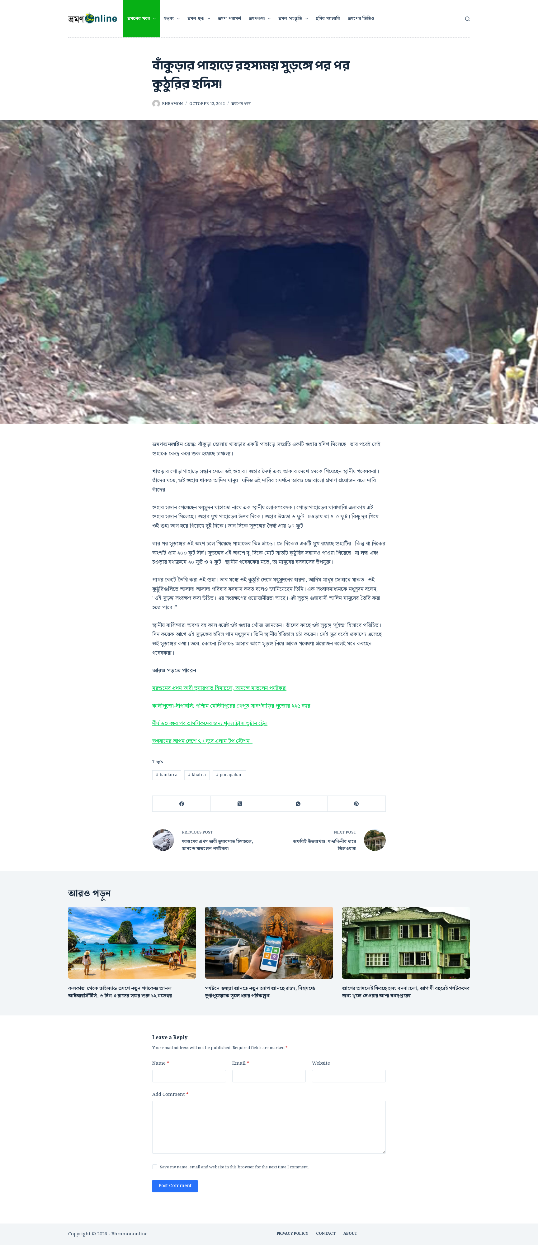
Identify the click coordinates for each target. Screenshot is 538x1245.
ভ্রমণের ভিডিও (361, 18)
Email (240, 1063)
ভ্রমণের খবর (138, 18)
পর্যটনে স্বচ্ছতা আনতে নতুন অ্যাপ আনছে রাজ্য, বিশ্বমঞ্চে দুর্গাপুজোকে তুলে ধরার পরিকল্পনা (260, 992)
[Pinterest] (357, 804)
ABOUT (350, 1233)
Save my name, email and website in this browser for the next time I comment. (234, 1167)
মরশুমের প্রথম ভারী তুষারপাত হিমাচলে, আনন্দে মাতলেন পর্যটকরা (219, 688)
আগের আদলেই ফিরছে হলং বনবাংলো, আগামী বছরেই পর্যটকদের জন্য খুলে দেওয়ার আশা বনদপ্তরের (406, 992)
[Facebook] (182, 804)
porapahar (229, 775)
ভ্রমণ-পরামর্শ (229, 18)
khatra (197, 775)
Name (160, 1063)
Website (321, 1063)
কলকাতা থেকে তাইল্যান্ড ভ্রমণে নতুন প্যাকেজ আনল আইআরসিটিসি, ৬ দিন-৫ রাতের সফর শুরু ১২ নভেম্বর (120, 992)
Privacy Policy (292, 1233)
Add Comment (170, 1094)
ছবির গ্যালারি (328, 18)
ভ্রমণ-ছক (195, 18)
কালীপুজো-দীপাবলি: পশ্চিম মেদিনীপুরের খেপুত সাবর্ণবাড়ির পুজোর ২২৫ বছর (231, 705)
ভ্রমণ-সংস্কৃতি (290, 18)
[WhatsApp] (298, 804)
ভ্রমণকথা (257, 18)
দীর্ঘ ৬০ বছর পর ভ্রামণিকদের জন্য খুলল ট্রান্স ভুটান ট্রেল (209, 723)
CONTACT (326, 1233)
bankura (166, 775)
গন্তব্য (168, 18)
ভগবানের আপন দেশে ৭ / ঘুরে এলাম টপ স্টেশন (202, 741)
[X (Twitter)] (240, 804)
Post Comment (174, 1186)
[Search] (467, 19)
